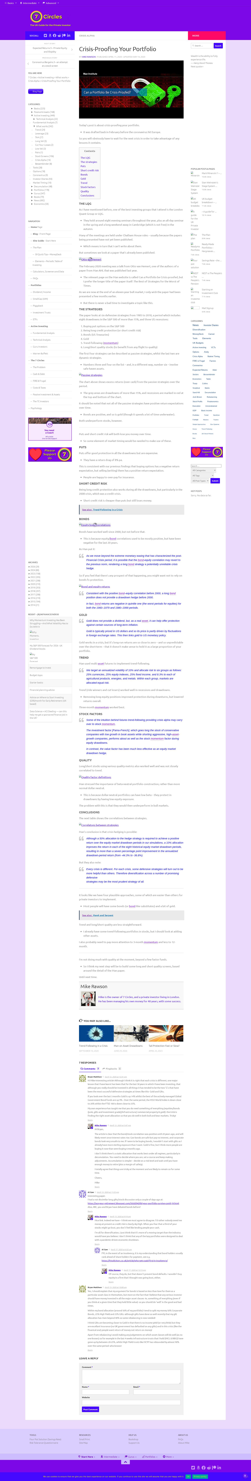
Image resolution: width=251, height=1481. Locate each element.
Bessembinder (42, 163)
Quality (85, 191)
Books (37, 196)
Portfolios (39, 189)
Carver (211, 334)
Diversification (199, 329)
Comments (91, 1068)
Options (37, 171)
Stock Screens (42, 156)
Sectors (196, 375)
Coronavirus (39, 175)
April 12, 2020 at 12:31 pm (116, 1076)
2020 (35, 584)
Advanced (51, 2)
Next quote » (197, 66)
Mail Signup (208, 308)
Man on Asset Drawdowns (128, 1045)
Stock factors (88, 186)
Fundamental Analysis (43, 122)
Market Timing (40, 182)
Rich (194, 438)
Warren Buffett (40, 353)
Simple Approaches (199, 424)
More (169, 1456)
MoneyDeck (198, 334)
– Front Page (42, 233)
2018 (35, 590)
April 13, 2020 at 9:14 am (120, 1216)
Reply (90, 1120)
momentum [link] (111, 342)
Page (36, 226)
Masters (205, 419)
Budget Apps (36, 644)
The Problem (39, 367)
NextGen (216, 415)
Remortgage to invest (40, 636)
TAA (37, 137)
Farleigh (195, 419)
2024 (34, 570)
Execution (196, 406)
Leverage (39, 133)
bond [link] (113, 538)
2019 (35, 587)
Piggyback (38, 305)
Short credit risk (90, 170)
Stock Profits (197, 402)
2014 (34, 604)
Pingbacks (113, 1068)
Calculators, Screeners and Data (48, 271)
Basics (11, 2)
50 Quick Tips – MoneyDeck (48, 254)
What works (42, 126)
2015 (35, 601)
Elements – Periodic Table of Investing (47, 263)
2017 (35, 594)
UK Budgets (198, 343)
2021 (35, 580)
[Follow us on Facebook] (54, 35)
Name (85, 1386)
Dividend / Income (42, 291)
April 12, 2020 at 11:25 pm (108, 1192)
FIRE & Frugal (39, 380)
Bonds (84, 174)
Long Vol (39, 140)
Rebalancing (212, 397)
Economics (39, 203)
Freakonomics (212, 402)
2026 (34, 566)
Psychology (36, 408)
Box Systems (214, 424)
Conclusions (87, 195)
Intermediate (30, 2)
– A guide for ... (209, 211)
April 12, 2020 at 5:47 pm (120, 1125)
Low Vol (39, 148)
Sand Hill (196, 393)
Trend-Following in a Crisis (93, 1045)
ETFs (35, 319)
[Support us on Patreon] (64, 35)
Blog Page (37, 91)
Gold (83, 178)
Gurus (37, 193)
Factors (213, 361)
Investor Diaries (40, 178)
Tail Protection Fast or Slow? (164, 1045)
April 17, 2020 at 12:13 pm (135, 1270)
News (36, 200)
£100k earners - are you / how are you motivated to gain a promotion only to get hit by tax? (48, 698)
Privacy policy (200, 1476)
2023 (35, 573)
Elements (206, 338)
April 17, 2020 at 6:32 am (121, 1249)
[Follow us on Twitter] (45, 35)
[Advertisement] (50, 511)
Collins (205, 384)
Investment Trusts (41, 312)
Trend (84, 182)
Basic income (206, 410)
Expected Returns (200, 370)
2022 (35, 577)
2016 (35, 597)
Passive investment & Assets (46, 394)
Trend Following (207, 429)
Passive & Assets (41, 111)
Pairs (37, 152)
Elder (215, 370)
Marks (207, 388)
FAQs (35, 278)
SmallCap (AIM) (40, 298)
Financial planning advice (42, 659)
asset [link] (145, 620)
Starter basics (36, 651)
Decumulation (41, 186)
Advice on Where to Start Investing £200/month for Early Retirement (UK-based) (48, 670)
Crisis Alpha (87, 35)
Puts (83, 165)
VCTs (213, 347)
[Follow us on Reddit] (59, 35)
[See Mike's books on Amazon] (50, 35)
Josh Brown (197, 397)
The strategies (89, 161)
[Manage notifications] (245, 1475)
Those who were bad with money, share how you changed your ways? (49, 710)
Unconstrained (211, 406)
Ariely (206, 352)
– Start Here (44, 240)
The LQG (85, 157)
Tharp (195, 384)
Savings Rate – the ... (212, 260)
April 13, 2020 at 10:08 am (116, 1287)
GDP (194, 410)
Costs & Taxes (39, 387)
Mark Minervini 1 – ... (212, 173)
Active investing (42, 115)
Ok (188, 1476)
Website (86, 1397)
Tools (35, 167)
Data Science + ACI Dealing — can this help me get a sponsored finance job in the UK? (48, 684)
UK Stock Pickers (207, 433)
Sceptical (196, 388)
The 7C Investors (41, 401)
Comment (87, 1367)
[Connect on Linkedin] (68, 35)
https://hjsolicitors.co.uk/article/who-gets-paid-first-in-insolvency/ (135, 1260)
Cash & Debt (39, 373)
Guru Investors (40, 346)
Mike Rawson (89, 56)
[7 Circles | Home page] (50, 18)
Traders (215, 419)
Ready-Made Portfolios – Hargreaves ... (208, 248)
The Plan (37, 247)
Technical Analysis (45, 118)
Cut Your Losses (42, 144)
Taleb (208, 379)
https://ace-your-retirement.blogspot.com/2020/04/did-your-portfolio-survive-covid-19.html (133, 1203)
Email (136, 1386)
